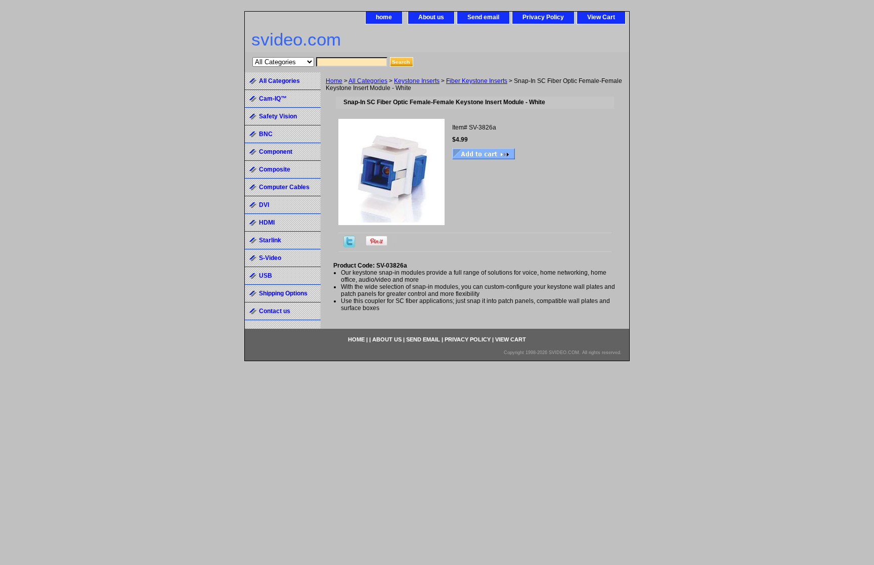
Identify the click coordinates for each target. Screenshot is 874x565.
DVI (264, 204)
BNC (266, 134)
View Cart (601, 17)
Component (275, 151)
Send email (483, 17)
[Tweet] (349, 245)
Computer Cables (284, 187)
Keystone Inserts (417, 80)
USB (265, 275)
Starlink (270, 240)
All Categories (367, 80)
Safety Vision (278, 116)
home (384, 17)
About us (431, 17)
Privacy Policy (543, 17)
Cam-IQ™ (273, 98)
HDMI (267, 222)
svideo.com (296, 39)
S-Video (270, 258)
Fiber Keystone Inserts (476, 80)
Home (334, 80)
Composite (274, 169)
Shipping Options (283, 293)
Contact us (274, 311)
